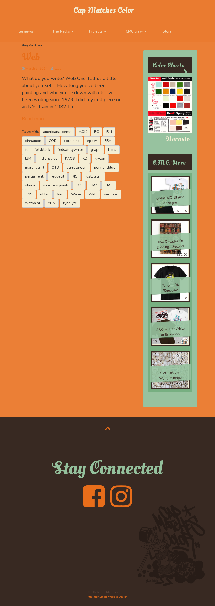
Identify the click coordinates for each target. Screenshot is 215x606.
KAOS (70, 158)
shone (30, 185)
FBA (108, 140)
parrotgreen (77, 167)
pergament (34, 176)
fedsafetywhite (70, 149)
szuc (57, 68)
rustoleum (93, 176)
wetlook (111, 194)
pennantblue (104, 167)
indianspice (48, 158)
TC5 (79, 185)
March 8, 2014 (36, 68)
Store (167, 31)
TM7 (93, 185)
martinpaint (34, 167)
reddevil (57, 176)
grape (95, 149)
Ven (60, 194)
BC (96, 131)
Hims (112, 149)
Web (31, 57)
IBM (28, 158)
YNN (51, 203)
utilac (44, 194)
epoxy (92, 140)
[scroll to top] (107, 428)
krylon (100, 158)
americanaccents (57, 131)
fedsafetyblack (37, 149)
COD (53, 140)
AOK (83, 131)
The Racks (61, 31)
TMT (108, 185)
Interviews (24, 31)
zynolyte (70, 203)
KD (85, 158)
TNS (29, 194)
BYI (109, 131)
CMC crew (135, 31)
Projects (96, 31)
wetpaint (32, 203)
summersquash (55, 185)
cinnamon (33, 140)
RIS (74, 176)
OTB (55, 167)
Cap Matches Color (103, 10)
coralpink (71, 140)
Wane (76, 194)
